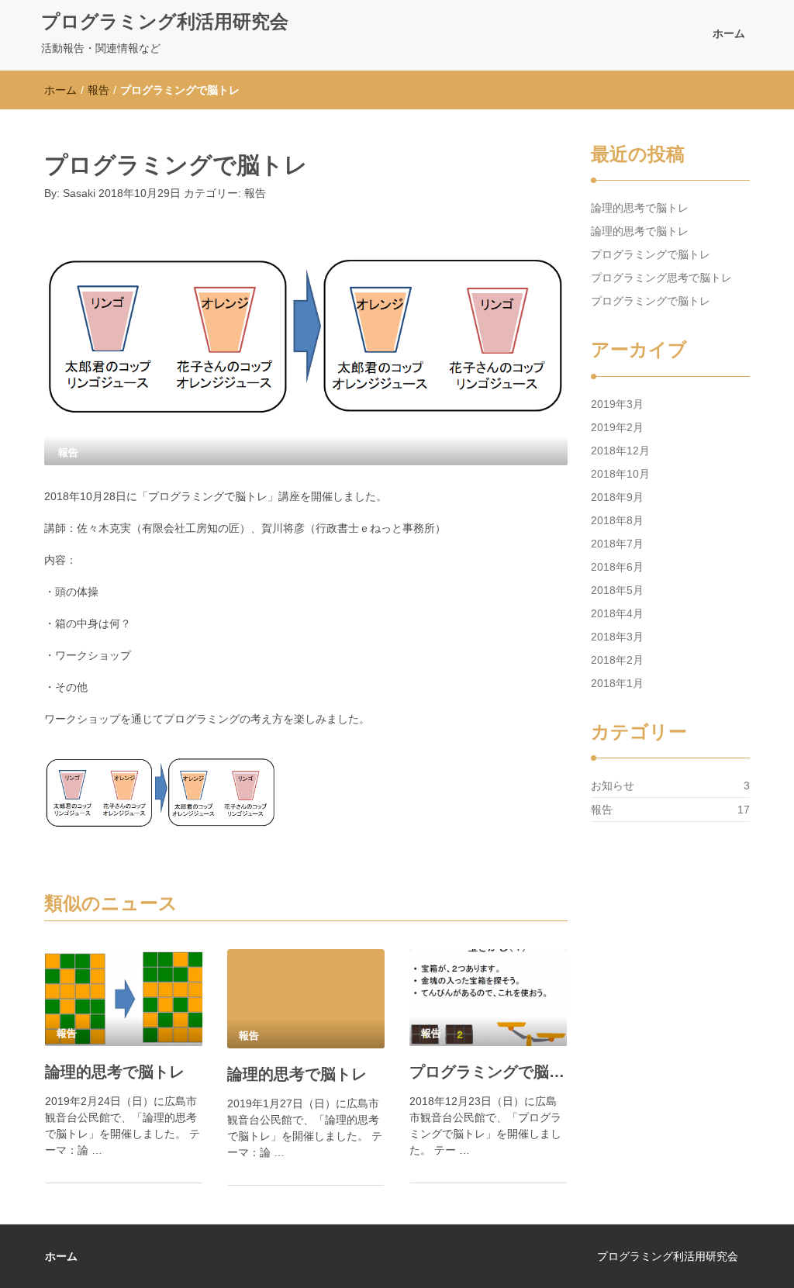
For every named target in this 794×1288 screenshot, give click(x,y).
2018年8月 (617, 520)
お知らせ (612, 785)
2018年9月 (617, 497)
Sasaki (79, 193)
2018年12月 (620, 450)
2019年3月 (617, 404)
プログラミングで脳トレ (488, 1071)
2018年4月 (617, 613)
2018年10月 (620, 474)
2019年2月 (617, 427)
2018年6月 (617, 567)
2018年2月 (617, 660)
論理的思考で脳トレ (115, 1071)
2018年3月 (617, 636)
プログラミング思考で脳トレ (661, 277)
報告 (98, 90)
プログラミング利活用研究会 (164, 21)
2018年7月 (617, 543)
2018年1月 (617, 683)
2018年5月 (617, 590)
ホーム (729, 33)
